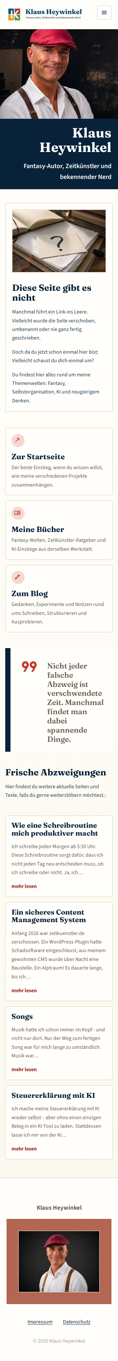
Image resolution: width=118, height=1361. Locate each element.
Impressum (40, 1321)
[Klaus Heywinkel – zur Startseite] (48, 14)
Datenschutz (76, 1321)
